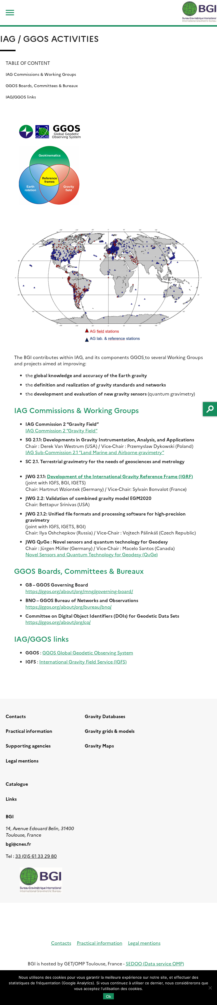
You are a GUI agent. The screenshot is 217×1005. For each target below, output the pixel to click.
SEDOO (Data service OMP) (155, 963)
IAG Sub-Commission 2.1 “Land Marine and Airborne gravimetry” (94, 452)
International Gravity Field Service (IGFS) (83, 661)
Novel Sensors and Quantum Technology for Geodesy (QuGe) (91, 554)
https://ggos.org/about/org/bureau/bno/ (68, 607)
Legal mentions (22, 760)
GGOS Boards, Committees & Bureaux (42, 85)
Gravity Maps (99, 745)
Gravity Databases (105, 716)
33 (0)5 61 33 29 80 (36, 856)
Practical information (29, 731)
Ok (108, 996)
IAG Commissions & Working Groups (41, 74)
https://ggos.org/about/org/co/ (58, 622)
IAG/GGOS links (21, 97)
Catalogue (17, 784)
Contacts (16, 716)
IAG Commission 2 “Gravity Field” (61, 430)
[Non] (210, 988)
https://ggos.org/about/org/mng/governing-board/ (79, 591)
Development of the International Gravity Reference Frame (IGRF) (120, 476)
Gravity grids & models (109, 731)
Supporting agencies (28, 745)
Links (11, 799)
